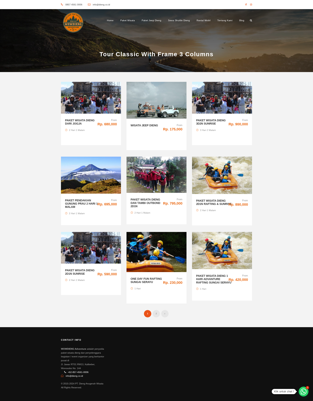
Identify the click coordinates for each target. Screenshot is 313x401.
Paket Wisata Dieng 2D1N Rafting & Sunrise (213, 202)
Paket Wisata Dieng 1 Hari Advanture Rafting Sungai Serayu (213, 279)
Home (110, 20)
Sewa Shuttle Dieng (179, 20)
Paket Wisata (127, 20)
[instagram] (251, 4)
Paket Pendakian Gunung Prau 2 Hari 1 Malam (81, 204)
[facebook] (246, 4)
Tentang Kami (224, 20)
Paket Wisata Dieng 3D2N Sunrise (211, 122)
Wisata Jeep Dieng (144, 125)
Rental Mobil (203, 20)
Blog (241, 20)
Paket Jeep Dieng (151, 20)
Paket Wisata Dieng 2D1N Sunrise (80, 272)
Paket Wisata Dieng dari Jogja (80, 122)
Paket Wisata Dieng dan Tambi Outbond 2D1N (145, 203)
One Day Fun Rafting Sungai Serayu (146, 280)
